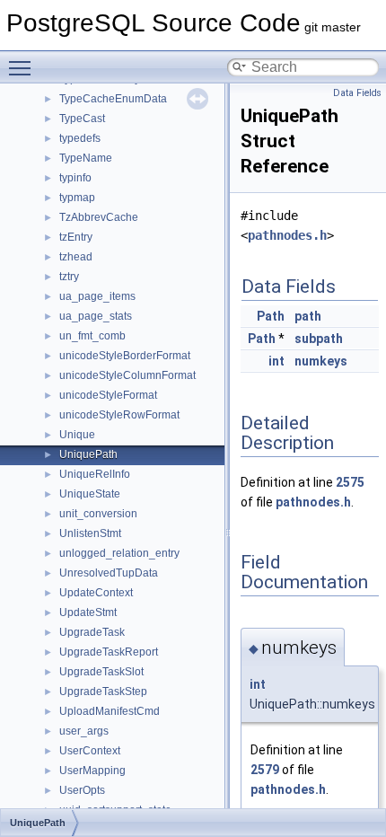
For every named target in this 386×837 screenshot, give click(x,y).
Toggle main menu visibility (23, 67)
